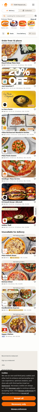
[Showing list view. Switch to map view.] (35, 16)
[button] (4, 4)
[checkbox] (5, 25)
